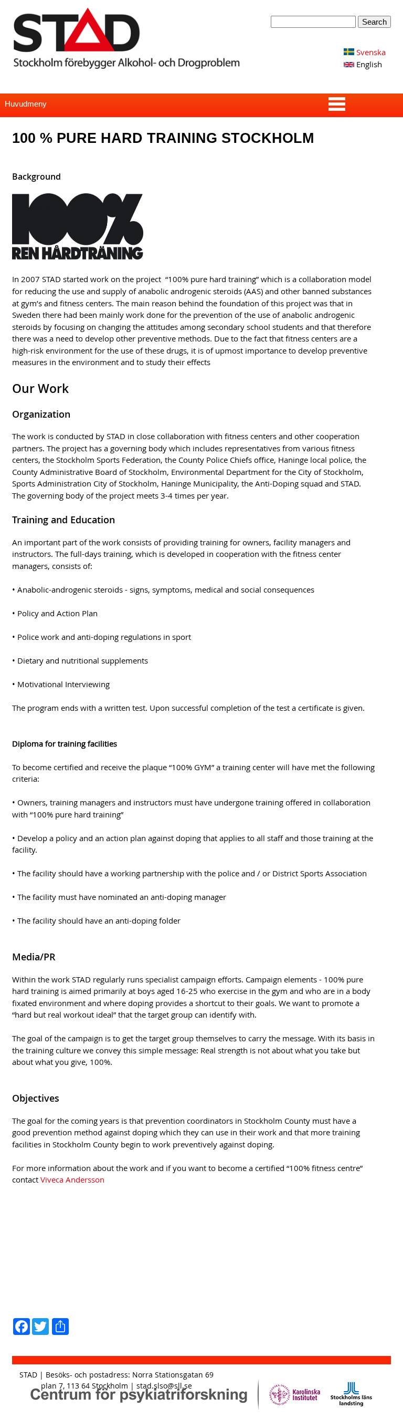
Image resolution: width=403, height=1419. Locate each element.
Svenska (370, 52)
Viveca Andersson (72, 1179)
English (368, 64)
